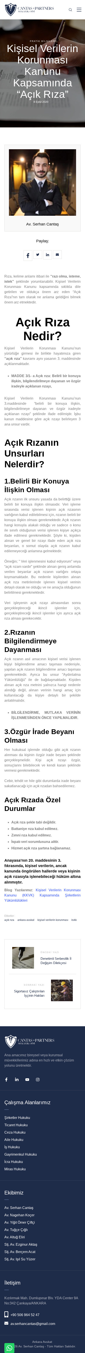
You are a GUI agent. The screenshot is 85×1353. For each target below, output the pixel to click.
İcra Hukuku (13, 1162)
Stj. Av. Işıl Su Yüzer (19, 1259)
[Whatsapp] (9, 1348)
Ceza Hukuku (15, 1132)
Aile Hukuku (13, 1140)
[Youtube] (27, 1080)
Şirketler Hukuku (17, 1118)
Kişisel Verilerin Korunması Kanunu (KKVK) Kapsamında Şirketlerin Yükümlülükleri (42, 895)
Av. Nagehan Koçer (19, 1215)
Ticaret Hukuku (16, 1125)
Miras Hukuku (15, 1169)
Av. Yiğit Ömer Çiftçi (19, 1222)
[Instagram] (38, 1080)
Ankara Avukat (42, 1341)
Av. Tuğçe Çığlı (16, 1230)
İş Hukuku (12, 1147)
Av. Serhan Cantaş (42, 224)
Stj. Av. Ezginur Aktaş (20, 1244)
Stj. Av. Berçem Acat (19, 1252)
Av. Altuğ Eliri (14, 1237)
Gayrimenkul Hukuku (20, 1154)
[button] (75, 1332)
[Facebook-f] (6, 1080)
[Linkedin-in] (17, 1080)
